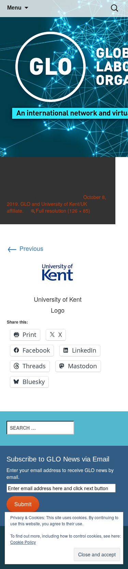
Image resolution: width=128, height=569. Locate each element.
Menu (14, 8)
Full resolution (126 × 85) (63, 210)
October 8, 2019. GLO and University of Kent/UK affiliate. (56, 204)
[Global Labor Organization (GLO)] (64, 79)
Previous (25, 248)
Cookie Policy (23, 542)
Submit (22, 504)
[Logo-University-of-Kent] (57, 271)
